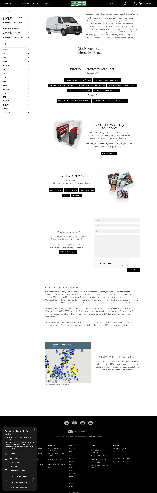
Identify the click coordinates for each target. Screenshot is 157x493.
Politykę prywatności (95, 436)
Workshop (76, 195)
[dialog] (19, 459)
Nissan (71, 477)
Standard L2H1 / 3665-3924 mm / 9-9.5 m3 (74, 101)
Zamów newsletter (82, 431)
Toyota (71, 489)
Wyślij (133, 270)
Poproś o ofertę (116, 3)
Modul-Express (71, 190)
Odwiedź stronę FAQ (68, 252)
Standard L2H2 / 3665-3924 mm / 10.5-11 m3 (110, 101)
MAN (70, 467)
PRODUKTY (25, 3)
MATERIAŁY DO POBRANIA (98, 459)
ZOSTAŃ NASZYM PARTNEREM (122, 458)
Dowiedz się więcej (20, 449)
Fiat (70, 455)
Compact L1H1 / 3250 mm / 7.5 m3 (78, 80)
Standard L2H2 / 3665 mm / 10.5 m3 (91, 85)
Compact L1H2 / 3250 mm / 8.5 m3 (107, 80)
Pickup (66, 195)
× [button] (34, 429)
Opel (70, 480)
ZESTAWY (50, 467)
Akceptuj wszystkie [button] (19, 477)
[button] (19, 487)
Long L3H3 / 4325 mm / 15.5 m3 (106, 90)
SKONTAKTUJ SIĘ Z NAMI (120, 449)
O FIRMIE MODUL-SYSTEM (98, 456)
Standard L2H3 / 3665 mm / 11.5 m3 (121, 85)
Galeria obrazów (72, 176)
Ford (71, 458)
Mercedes (72, 474)
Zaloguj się (149, 3)
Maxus (71, 470)
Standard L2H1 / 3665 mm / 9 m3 (62, 85)
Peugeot (72, 483)
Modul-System (55, 190)
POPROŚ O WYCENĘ (109, 154)
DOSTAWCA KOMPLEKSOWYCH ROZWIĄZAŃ (96, 451)
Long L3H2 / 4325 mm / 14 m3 (79, 90)
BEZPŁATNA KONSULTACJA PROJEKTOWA (109, 127)
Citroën (72, 449)
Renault (71, 486)
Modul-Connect (87, 190)
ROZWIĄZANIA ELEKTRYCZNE (56, 464)
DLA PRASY (116, 455)
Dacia (71, 452)
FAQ (114, 452)
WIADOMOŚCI (95, 462)
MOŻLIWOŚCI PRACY (119, 461)
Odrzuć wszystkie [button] (19, 482)
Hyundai (72, 461)
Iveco (71, 464)
